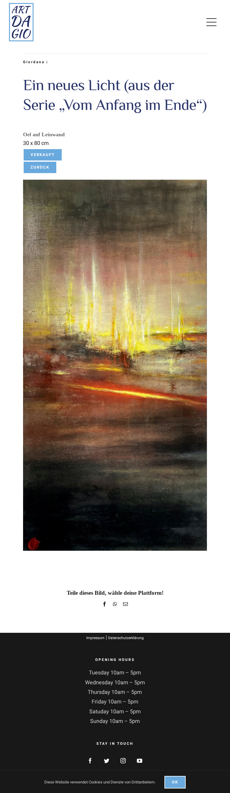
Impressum (95, 638)
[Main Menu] (212, 22)
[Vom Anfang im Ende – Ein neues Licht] (115, 182)
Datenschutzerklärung (126, 638)
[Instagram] (123, 760)
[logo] (21, 5)
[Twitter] (106, 760)
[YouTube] (139, 760)
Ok (175, 782)
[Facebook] (90, 760)
